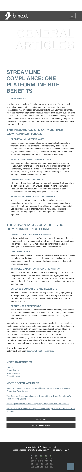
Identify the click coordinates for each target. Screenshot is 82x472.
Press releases (13, 376)
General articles (26, 3)
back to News (41, 419)
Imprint (31, 450)
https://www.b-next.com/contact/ (39, 351)
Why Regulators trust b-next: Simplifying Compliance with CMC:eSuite (37, 404)
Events (9, 367)
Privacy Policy (42, 450)
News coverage (13, 373)
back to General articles (41, 426)
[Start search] (74, 3)
